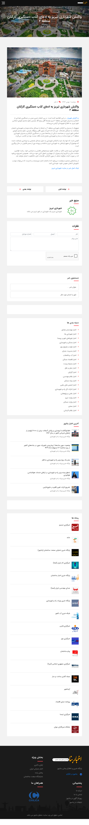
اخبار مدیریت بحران (69, 351)
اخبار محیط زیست (69, 363)
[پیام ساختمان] (75, 653)
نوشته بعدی (27, 189)
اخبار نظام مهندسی (69, 376)
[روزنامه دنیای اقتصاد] (75, 704)
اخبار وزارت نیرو (70, 397)
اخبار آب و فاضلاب (69, 355)
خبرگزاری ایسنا (65, 714)
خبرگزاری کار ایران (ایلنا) (61, 562)
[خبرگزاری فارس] (75, 628)
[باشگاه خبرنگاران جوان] (75, 729)
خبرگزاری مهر (65, 638)
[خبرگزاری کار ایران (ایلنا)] (75, 565)
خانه (49, 26)
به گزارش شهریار (73, 118)
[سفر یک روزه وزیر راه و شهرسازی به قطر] (75, 462)
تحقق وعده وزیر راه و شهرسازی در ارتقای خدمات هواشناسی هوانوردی (49, 473)
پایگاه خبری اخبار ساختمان (60, 575)
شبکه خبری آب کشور (62, 613)
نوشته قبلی (62, 189)
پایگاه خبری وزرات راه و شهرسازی (60, 436)
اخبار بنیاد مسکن (70, 380)
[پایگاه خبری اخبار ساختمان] (75, 577)
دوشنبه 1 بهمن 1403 (69, 102)
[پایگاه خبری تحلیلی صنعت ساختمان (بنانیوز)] (75, 552)
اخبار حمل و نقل (70, 368)
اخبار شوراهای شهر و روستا (66, 338)
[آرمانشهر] (75, 691)
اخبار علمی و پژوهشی (68, 393)
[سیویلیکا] (34, 796)
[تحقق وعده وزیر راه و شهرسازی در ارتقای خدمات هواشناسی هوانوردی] (75, 475)
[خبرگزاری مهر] (75, 641)
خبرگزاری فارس (65, 626)
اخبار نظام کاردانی (70, 410)
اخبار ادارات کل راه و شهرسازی (65, 389)
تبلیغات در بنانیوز (76, 802)
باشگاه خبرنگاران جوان (62, 727)
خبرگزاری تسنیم (64, 525)
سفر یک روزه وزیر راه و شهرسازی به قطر (56, 460)
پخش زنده (39, 772)
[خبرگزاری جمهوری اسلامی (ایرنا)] (75, 666)
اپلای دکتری (38, 765)
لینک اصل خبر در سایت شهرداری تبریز (65, 168)
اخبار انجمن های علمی (68, 385)
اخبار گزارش (72, 372)
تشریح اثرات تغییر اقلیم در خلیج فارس (56, 487)
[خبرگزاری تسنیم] (75, 527)
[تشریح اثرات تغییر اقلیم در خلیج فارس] (75, 489)
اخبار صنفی (72, 406)
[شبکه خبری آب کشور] (75, 615)
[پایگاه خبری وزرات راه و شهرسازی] (75, 603)
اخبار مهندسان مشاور (69, 329)
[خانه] (75, 539)
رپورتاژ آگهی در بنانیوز (74, 798)
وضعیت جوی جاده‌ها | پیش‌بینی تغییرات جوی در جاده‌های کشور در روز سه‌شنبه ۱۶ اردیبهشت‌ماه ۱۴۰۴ (47, 446)
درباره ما (79, 790)
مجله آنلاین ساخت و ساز (61, 676)
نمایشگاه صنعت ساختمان (33, 776)
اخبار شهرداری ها (70, 334)
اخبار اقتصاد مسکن (69, 359)
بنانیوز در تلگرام (71, 774)
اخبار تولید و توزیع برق (68, 346)
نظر (56, 102)
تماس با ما (78, 794)
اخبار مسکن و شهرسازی (67, 342)
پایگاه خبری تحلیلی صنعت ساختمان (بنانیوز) (54, 550)
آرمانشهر (67, 689)
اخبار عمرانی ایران (36, 768)
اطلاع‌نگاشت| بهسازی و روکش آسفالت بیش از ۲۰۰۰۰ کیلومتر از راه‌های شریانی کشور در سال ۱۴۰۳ (48, 431)
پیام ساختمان (65, 651)
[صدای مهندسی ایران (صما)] (75, 590)
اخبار (42, 26)
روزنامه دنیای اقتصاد (63, 701)
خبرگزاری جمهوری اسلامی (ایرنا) (59, 664)
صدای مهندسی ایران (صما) (60, 588)
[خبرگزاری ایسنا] (75, 716)
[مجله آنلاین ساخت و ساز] (75, 678)
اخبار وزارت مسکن (69, 402)
